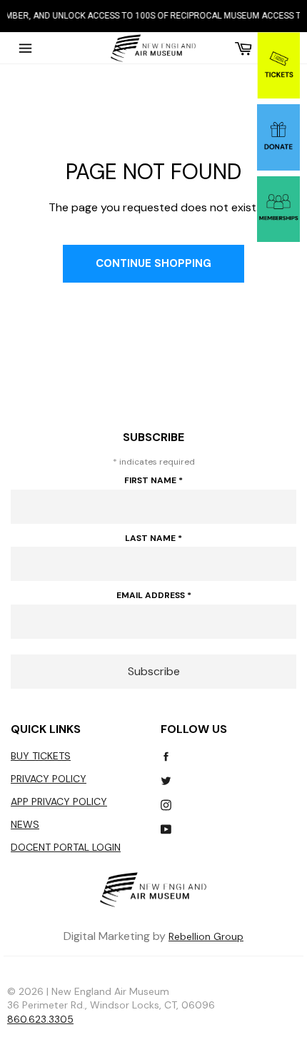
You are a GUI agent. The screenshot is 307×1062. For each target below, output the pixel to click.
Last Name (153, 538)
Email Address (153, 595)
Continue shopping (153, 263)
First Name (153, 480)
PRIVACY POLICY (48, 778)
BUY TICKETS (41, 755)
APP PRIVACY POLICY (59, 801)
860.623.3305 (40, 1019)
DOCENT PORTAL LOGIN (66, 847)
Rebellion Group (205, 936)
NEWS (25, 824)
